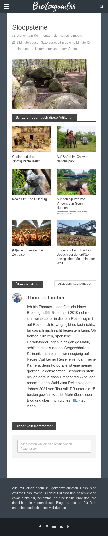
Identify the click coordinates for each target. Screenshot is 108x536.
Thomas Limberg (70, 35)
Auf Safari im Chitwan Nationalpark (72, 159)
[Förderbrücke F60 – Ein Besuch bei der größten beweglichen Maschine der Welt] (76, 232)
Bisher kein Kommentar (34, 35)
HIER (75, 400)
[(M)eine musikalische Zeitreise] (32, 232)
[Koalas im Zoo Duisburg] (32, 181)
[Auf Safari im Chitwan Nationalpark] (76, 139)
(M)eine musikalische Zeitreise (27, 252)
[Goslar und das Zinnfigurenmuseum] (32, 139)
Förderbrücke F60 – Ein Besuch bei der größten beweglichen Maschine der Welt (76, 257)
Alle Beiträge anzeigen (75, 283)
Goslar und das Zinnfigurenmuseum (26, 159)
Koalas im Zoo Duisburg (29, 199)
